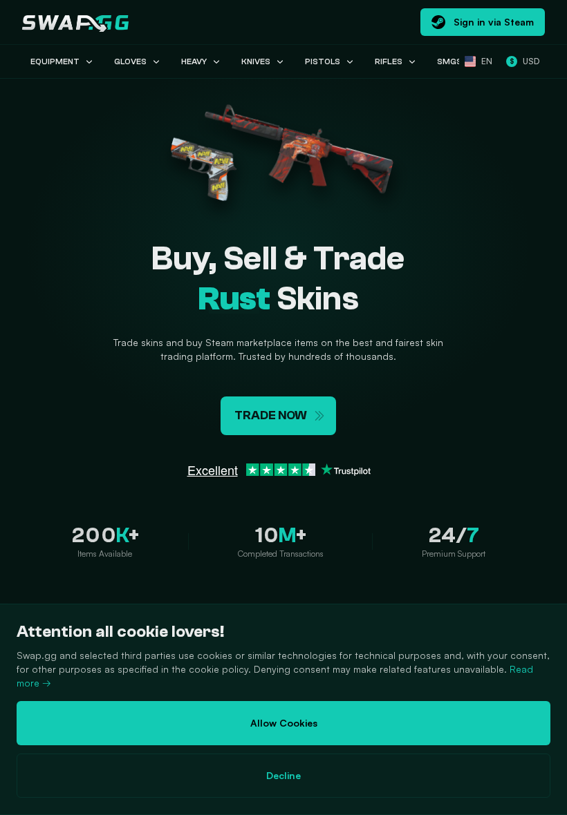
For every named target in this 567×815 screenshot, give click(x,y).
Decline (283, 775)
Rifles (388, 61)
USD (524, 61)
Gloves (130, 61)
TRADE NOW (270, 415)
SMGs (449, 61)
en (486, 61)
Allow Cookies (283, 723)
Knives (255, 61)
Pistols (322, 61)
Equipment (55, 61)
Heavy (194, 61)
